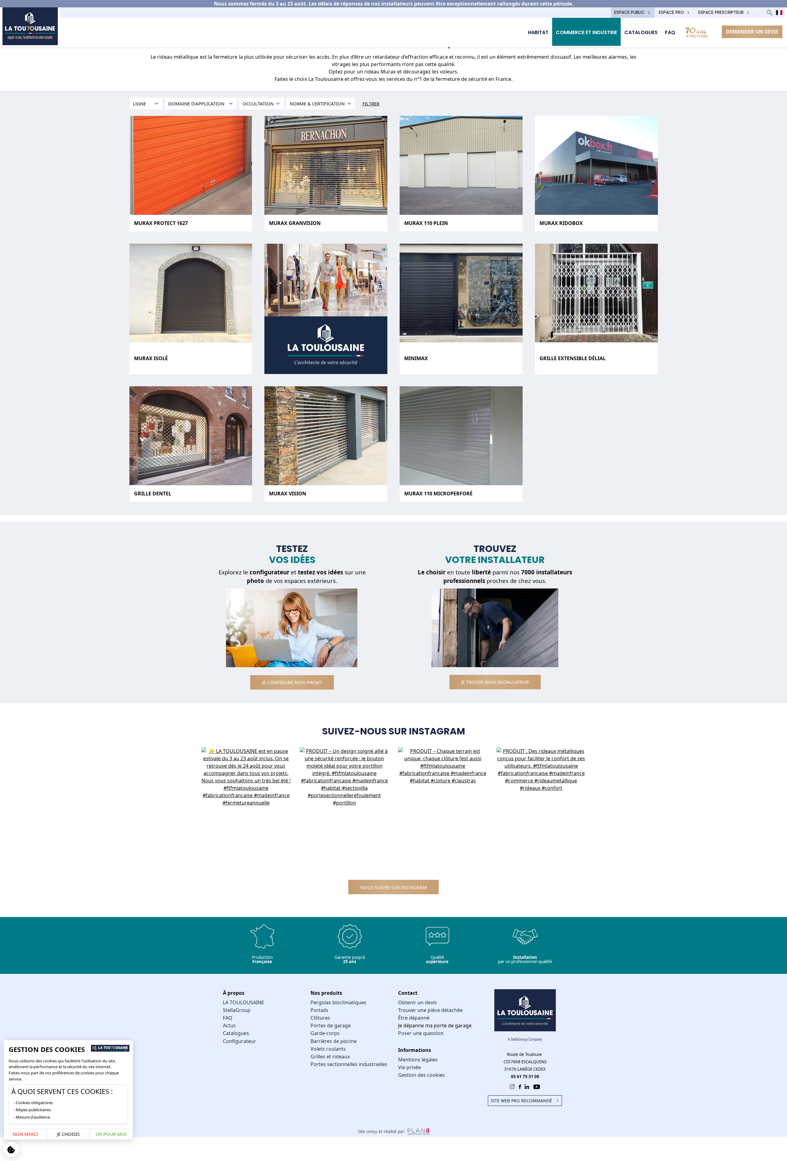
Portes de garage (330, 1025)
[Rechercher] (769, 12)
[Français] (779, 12)
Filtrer (370, 103)
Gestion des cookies (421, 1075)
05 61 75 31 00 (525, 1076)
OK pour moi (111, 1134)
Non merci (25, 1134)
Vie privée (409, 1067)
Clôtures (320, 1017)
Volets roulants (328, 1048)
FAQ (227, 1017)
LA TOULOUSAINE (243, 1002)
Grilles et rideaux (330, 1056)
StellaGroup (237, 1010)
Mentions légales (418, 1059)
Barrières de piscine (333, 1041)
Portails (319, 1010)
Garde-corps (325, 1033)
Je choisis (68, 1134)
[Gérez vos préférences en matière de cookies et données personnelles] (11, 1149)
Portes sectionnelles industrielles (348, 1064)
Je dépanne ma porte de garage (435, 1025)
